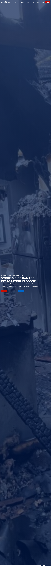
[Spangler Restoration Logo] (5, 2)
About (34, 2)
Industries (23, 2)
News (38, 2)
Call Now (47, 2)
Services (16, 2)
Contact (42, 2)
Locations (28, 2)
